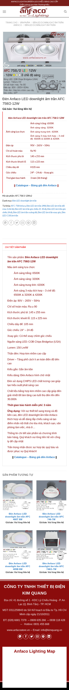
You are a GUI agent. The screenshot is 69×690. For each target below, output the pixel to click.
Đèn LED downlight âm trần (40, 25)
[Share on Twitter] (17, 222)
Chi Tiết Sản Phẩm (15, 247)
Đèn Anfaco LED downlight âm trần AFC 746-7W (51, 517)
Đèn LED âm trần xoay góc (49, 212)
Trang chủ (11, 22)
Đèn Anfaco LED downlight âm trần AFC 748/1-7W (51, 566)
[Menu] (4, 11)
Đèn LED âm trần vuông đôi (25, 212)
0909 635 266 (38, 620)
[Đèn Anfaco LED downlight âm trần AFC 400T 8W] (17, 495)
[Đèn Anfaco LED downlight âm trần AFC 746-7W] (51, 495)
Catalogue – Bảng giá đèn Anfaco (36, 185)
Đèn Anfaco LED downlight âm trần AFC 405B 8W (17, 566)
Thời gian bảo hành (15, 178)
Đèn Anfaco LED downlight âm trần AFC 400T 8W (17, 517)
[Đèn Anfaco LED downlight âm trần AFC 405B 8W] (17, 545)
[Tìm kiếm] (65, 11)
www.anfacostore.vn (18, 630)
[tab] (34, 247)
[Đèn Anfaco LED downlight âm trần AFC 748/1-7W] (51, 545)
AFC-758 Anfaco (18, 206)
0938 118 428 (57, 620)
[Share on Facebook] (11, 222)
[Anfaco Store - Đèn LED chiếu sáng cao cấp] (34, 11)
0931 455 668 (41, 624)
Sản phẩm (25, 22)
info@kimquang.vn (51, 630)
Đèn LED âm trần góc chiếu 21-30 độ (31, 209)
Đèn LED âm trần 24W (36, 206)
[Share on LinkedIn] (34, 222)
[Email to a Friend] (22, 222)
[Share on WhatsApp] (5, 222)
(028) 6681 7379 (17, 620)
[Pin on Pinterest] (28, 222)
